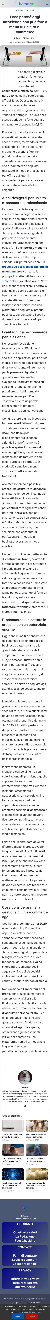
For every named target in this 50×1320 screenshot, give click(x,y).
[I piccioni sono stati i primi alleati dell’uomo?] (37, 1150)
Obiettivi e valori (25, 1232)
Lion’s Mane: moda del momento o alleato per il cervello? (36, 1185)
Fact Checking (25, 1240)
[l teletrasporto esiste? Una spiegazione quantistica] (13, 1174)
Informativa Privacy (25, 1279)
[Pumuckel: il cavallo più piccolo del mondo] (37, 1126)
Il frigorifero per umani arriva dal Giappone (12, 1135)
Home (20, 10)
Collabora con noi (25, 1264)
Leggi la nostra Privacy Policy (28, 1312)
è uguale (18, 1316)
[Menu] (47, 4)
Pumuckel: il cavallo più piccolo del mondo (36, 1135)
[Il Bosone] (25, 4)
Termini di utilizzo (25, 1283)
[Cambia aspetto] (3, 4)
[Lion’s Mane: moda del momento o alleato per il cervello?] (37, 1174)
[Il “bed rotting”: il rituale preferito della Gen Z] (13, 1150)
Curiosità (29, 10)
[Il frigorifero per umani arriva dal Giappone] (13, 1126)
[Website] (25, 1105)
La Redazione (25, 1236)
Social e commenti (25, 1259)
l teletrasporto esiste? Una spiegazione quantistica (11, 1185)
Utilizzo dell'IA (25, 1287)
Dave (18, 38)
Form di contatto (25, 1255)
